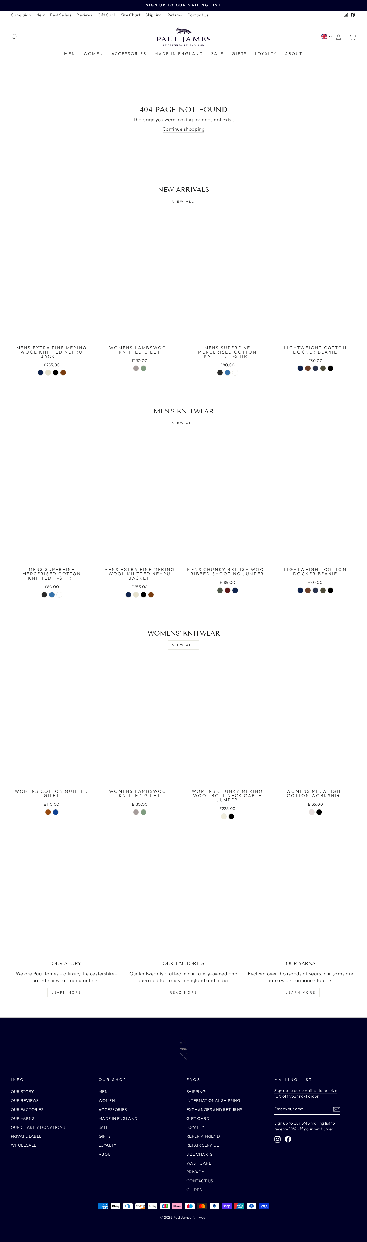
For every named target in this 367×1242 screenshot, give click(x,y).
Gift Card (107, 14)
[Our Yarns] (300, 914)
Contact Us (197, 14)
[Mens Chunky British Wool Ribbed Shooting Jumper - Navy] (235, 590)
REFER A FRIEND (203, 1136)
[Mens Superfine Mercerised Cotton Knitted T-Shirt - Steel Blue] (227, 372)
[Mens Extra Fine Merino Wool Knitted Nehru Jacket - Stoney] (48, 372)
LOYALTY (266, 53)
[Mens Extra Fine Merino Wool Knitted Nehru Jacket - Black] (55, 372)
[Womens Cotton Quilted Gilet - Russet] (48, 812)
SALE (217, 53)
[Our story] (66, 914)
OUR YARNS (22, 1118)
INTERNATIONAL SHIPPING (213, 1100)
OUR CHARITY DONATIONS (38, 1127)
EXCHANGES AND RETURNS (214, 1109)
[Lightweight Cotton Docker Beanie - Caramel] (308, 368)
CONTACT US (199, 1180)
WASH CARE (198, 1163)
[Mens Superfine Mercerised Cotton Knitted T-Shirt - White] (235, 372)
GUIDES (194, 1189)
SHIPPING (196, 1091)
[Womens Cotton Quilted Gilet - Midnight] (55, 812)
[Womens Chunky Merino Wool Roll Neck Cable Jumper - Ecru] (223, 816)
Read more (183, 992)
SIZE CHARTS (199, 1154)
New (40, 14)
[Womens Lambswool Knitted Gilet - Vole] (136, 368)
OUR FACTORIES (27, 1109)
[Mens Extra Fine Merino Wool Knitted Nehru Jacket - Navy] (40, 372)
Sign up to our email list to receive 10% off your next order (305, 1093)
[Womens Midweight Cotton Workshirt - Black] (319, 812)
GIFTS (239, 53)
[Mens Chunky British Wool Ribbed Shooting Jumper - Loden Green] (220, 590)
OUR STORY (22, 1091)
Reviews (84, 14)
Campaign (21, 14)
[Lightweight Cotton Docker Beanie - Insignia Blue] (315, 368)
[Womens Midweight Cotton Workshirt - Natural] (311, 812)
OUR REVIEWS (25, 1100)
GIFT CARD (197, 1118)
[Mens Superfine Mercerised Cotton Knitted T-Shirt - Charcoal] (220, 372)
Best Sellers (60, 14)
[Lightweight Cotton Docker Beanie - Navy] (300, 368)
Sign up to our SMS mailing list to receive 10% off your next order (304, 1125)
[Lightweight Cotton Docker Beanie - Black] (330, 368)
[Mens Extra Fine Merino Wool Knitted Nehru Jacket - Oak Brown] (63, 372)
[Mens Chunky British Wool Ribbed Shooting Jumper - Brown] (227, 590)
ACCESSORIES (128, 53)
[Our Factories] (183, 914)
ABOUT (294, 53)
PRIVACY (195, 1172)
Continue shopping (184, 129)
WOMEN (93, 53)
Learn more (66, 992)
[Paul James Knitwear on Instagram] (277, 1139)
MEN (69, 53)
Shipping (154, 14)
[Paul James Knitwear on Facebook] (288, 1139)
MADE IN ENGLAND (178, 53)
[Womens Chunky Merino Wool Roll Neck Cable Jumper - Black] (231, 816)
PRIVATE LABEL (26, 1136)
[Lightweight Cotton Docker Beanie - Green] (323, 368)
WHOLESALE (23, 1145)
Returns (174, 14)
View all (183, 201)
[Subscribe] (336, 1109)
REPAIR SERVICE (202, 1145)
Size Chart (131, 14)
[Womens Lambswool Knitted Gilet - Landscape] (143, 368)
